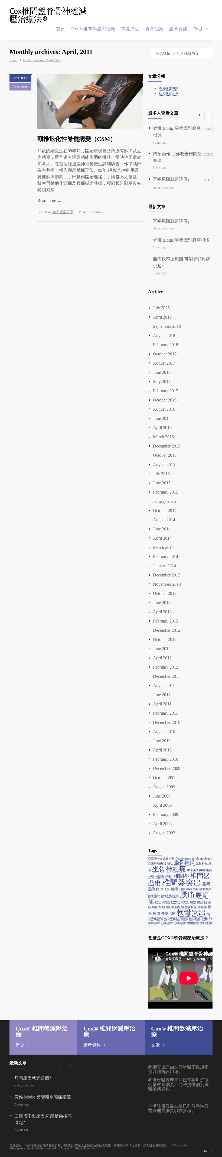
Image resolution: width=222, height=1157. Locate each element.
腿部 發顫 (158, 907)
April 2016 (162, 427)
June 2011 (161, 694)
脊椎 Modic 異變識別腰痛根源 (181, 240)
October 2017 (165, 354)
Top (206, 1151)
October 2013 (165, 593)
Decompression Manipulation (193, 858)
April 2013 (162, 612)
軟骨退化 (195, 918)
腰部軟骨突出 (180, 902)
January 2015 (164, 501)
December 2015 (166, 446)
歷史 (20, 1045)
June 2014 (162, 529)
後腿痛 (159, 876)
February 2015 (165, 492)
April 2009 (162, 805)
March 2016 (163, 437)
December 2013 (166, 575)
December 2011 (166, 676)
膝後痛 (202, 907)
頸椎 (205, 918)
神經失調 (192, 889)
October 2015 (165, 455)
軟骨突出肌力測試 (176, 918)
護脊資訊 (178, 28)
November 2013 (167, 584)
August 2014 (164, 519)
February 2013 (165, 621)
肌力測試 (205, 889)
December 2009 (166, 768)
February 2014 (165, 556)
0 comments (20, 86)
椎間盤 (181, 876)
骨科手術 (206, 923)
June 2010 (162, 740)
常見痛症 (130, 28)
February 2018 (165, 344)
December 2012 (166, 630)
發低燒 (165, 889)
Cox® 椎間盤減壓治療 (93, 28)
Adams (65, 1148)
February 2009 (165, 814)
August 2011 (164, 685)
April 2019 (162, 317)
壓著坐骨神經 (196, 870)
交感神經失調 (157, 863)
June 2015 (162, 483)
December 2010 (166, 722)
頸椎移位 (180, 923)
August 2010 (164, 731)
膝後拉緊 (191, 907)
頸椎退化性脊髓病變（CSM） (76, 138)
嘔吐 (170, 863)
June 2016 (162, 418)
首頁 (60, 28)
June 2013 (162, 602)
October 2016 (165, 400)
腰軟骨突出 (162, 902)
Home (13, 59)
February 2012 (165, 667)
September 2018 (167, 326)
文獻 (155, 1045)
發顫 (182, 889)
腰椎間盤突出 (170, 896)
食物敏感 (193, 923)
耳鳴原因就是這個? (171, 221)
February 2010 (165, 759)
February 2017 (165, 390)
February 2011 (165, 713)
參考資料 (92, 1045)
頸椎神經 (167, 923)
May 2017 (162, 381)
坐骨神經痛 (169, 869)
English (200, 28)
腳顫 (200, 902)
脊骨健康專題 (168, 88)
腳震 (193, 902)
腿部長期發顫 (175, 907)
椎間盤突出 (181, 882)
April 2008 (162, 823)
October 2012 (165, 639)
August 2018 (164, 335)
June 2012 (162, 648)
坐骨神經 (184, 863)
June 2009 (162, 796)
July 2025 (161, 308)
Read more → (49, 200)
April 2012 (162, 658)
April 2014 (162, 538)
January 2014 (164, 565)
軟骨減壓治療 (164, 913)
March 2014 (163, 547)
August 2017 (164, 363)
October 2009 (165, 777)
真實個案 (154, 28)
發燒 (174, 889)
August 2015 (164, 464)
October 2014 (165, 510)
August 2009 (164, 787)
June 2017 (162, 372)
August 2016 (164, 409)
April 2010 (162, 750)
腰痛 (187, 894)
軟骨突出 (191, 912)
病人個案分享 (62, 212)
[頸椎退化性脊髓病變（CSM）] (90, 101)
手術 (169, 876)
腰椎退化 (154, 896)
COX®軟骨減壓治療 (161, 858)
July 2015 (161, 473)
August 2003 (164, 833)
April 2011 (162, 704)
